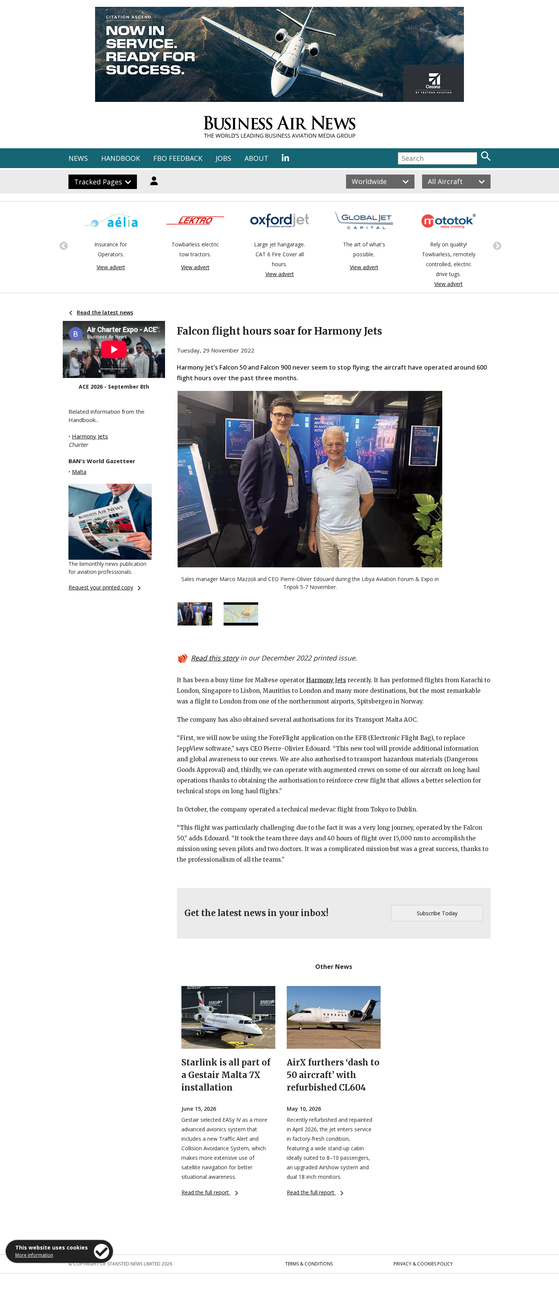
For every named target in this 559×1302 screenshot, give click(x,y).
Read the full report (205, 1192)
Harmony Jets (90, 436)
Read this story (214, 657)
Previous (63, 245)
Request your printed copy (100, 587)
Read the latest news (105, 312)
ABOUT (256, 158)
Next (496, 245)
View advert (111, 267)
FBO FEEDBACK (177, 158)
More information (34, 1255)
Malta (79, 471)
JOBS (223, 158)
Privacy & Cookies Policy (423, 1264)
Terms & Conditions (309, 1264)
